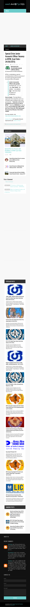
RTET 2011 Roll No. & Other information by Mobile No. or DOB (14, 384)
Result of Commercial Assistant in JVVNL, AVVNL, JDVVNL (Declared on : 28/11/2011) (14, 363)
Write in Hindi (17, 120)
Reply (7, 64)
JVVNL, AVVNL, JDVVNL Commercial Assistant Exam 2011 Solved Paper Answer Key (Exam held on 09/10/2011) (15, 298)
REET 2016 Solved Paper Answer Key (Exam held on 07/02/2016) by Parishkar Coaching (17, 521)
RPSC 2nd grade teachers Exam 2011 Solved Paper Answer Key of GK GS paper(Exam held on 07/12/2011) (15, 407)
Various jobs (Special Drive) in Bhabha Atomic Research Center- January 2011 (17, 173)
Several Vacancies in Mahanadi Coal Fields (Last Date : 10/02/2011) (16, 166)
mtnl (14, 124)
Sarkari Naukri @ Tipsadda (17, 604)
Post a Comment (9, 181)
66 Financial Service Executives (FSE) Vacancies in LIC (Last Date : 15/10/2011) (14, 495)
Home (6, 46)
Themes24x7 (12, 605)
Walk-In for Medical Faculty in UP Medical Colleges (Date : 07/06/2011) (15, 191)
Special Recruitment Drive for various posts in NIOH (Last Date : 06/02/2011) (17, 160)
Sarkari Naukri (9, 119)
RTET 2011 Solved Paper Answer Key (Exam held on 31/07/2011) (14, 341)
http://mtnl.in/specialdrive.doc (13, 116)
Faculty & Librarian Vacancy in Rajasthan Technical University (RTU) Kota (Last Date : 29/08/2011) (15, 430)
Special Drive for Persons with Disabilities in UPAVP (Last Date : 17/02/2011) (13, 150)
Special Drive (17, 124)
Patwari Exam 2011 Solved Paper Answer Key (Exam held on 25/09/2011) (15, 320)
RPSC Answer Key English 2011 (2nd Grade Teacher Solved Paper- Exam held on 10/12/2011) (14, 473)
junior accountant (15, 46)
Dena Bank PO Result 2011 (11, 452)
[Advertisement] (15, 30)
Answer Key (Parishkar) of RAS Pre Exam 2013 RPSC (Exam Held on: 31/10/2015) (17, 528)
